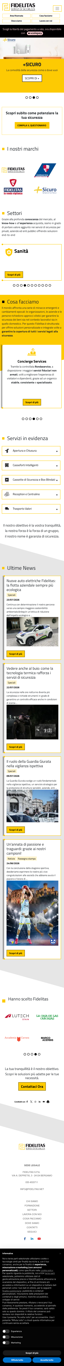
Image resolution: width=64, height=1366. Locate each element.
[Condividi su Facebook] (27, 1101)
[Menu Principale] (57, 8)
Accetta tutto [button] (46, 1360)
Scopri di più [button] (32, 1353)
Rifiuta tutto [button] (17, 1360)
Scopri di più (13, 274)
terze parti (50, 1273)
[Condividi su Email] (43, 1101)
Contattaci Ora (32, 1086)
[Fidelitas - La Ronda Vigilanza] (13, 187)
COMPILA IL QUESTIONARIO (32, 125)
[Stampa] (47, 1101)
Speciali (11, 595)
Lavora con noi (45, 20)
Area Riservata (16, 15)
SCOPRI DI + (32, 78)
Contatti (32, 1227)
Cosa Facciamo (32, 1218)
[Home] (18, 7)
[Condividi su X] (31, 1101)
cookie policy (47, 1270)
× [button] (60, 1253)
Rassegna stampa (27, 858)
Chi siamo (32, 1201)
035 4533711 (32, 1182)
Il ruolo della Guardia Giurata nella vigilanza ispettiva (29, 764)
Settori (32, 1209)
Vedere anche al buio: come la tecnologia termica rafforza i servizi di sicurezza (30, 672)
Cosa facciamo (45, 15)
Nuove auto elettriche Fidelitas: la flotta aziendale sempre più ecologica (31, 585)
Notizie (11, 858)
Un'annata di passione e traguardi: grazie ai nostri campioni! (26, 848)
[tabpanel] (32, 65)
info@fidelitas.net (32, 1189)
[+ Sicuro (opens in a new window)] (48, 190)
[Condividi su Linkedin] (39, 1101)
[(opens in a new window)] (34, 33)
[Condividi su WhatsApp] (35, 1101)
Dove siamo (16, 20)
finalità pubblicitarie (11, 1291)
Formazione (32, 1205)
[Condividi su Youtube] (39, 1238)
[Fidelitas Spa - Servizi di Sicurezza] (32, 1147)
